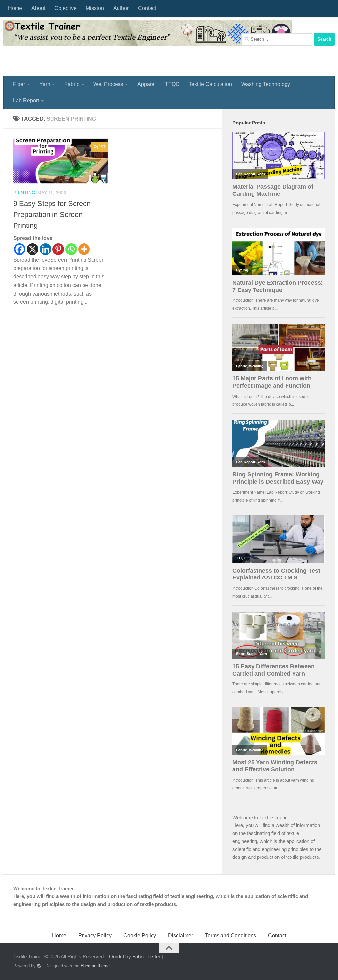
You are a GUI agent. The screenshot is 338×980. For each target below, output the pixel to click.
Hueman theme (95, 965)
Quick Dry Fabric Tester (134, 956)
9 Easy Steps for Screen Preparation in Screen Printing (52, 214)
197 (102, 147)
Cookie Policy (139, 935)
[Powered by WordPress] (39, 966)
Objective (65, 8)
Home (15, 8)
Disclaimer (180, 935)
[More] (84, 249)
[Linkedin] (45, 249)
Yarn (44, 84)
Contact (147, 8)
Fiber (19, 84)
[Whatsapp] (71, 249)
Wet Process (108, 84)
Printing (24, 192)
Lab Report (26, 100)
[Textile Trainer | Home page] (147, 33)
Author (121, 8)
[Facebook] (19, 249)
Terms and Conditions (230, 935)
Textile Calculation (210, 84)
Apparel (146, 84)
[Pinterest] (58, 249)
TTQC (172, 84)
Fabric (71, 84)
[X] (32, 249)
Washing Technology (265, 84)
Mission (95, 8)
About (38, 8)
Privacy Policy (95, 935)
